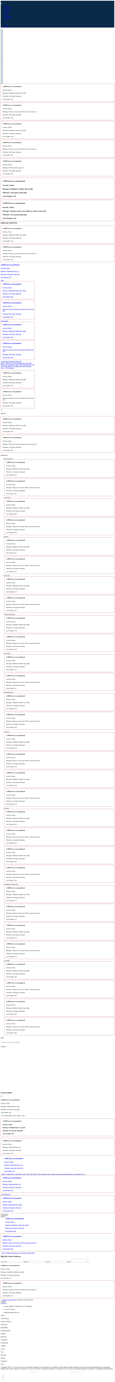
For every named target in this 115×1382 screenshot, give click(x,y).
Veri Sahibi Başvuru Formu (77, 1372)
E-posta (47, 1262)
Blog (5, 14)
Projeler (6, 9)
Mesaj (69, 1262)
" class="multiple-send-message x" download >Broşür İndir (17, 1253)
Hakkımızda (7, 8)
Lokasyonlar (7, 11)
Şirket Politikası (34, 1372)
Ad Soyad (3, 1262)
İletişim (6, 19)
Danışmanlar (8, 17)
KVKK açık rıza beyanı (9, 1300)
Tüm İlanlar (7, 16)
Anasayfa (7, 6)
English (6, 26)
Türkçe (6, 25)
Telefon (26, 1262)
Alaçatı (6, 12)
